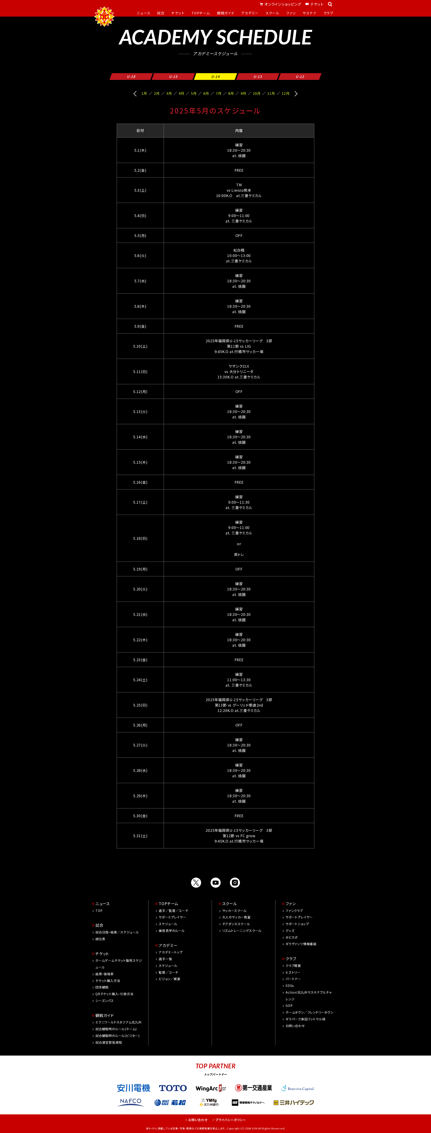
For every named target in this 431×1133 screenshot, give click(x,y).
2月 (157, 93)
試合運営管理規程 (108, 1042)
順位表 (100, 939)
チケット (316, 4)
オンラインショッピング (282, 4)
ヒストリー (293, 972)
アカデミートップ (171, 952)
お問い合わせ (295, 1025)
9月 (243, 93)
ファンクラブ (294, 910)
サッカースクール (234, 910)
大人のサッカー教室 (236, 917)
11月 (271, 93)
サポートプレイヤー (172, 917)
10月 (257, 93)
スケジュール (168, 924)
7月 (218, 93)
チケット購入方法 (107, 980)
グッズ (290, 930)
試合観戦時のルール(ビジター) (117, 1035)
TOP (98, 910)
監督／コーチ (168, 972)
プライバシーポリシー (231, 1120)
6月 (206, 93)
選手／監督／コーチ (173, 910)
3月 (169, 93)
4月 (181, 93)
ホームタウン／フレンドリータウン (309, 1012)
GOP (289, 1005)
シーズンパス (104, 1000)
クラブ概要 (293, 965)
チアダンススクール (236, 924)
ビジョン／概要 (169, 979)
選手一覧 (165, 959)
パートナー (293, 979)
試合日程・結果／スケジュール (117, 932)
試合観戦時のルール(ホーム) (116, 1029)
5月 (194, 93)
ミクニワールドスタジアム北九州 (118, 1022)
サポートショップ (297, 924)
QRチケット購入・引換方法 (114, 994)
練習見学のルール (172, 930)
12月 (285, 93)
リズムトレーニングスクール (242, 930)
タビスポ (292, 937)
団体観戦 (102, 987)
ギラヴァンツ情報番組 (301, 944)
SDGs (290, 985)
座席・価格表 (104, 974)
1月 (144, 93)
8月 (231, 93)
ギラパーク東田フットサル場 (305, 1019)
